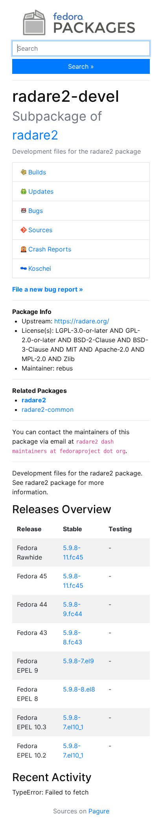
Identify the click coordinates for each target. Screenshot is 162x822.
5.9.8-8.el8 (79, 689)
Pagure (98, 811)
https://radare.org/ (81, 321)
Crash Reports (49, 249)
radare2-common (48, 409)
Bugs (35, 211)
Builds (37, 172)
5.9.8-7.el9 (78, 661)
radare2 (35, 135)
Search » (81, 66)
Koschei (39, 268)
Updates (40, 191)
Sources (40, 230)
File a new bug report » (47, 289)
